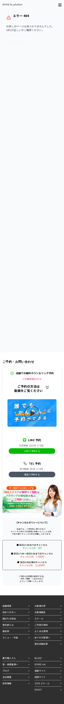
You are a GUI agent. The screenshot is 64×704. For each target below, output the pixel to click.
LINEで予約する (32, 451)
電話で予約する (32, 474)
